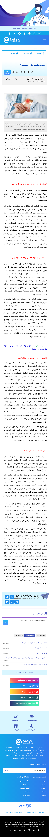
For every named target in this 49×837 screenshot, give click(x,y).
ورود (6, 622)
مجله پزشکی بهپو (40, 79)
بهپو (44, 781)
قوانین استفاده (25, 788)
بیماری (44, 792)
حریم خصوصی (25, 785)
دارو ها (13, 53)
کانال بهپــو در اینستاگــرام (26, 680)
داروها (44, 795)
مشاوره (43, 788)
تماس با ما (26, 795)
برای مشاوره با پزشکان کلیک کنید (24, 28)
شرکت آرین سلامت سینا (13, 813)
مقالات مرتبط (41, 635)
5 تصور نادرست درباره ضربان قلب (35, 664)
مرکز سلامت (26, 79)
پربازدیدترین (19, 635)
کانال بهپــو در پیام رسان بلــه (25, 703)
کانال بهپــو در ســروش (27, 697)
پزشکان (39, 53)
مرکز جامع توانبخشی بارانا (35, 813)
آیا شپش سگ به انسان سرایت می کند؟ (33, 643)
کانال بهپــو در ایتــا (28, 692)
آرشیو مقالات (30, 635)
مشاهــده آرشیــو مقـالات (24, 673)
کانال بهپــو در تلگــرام (28, 686)
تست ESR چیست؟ (40, 648)
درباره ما (27, 792)
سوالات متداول (25, 781)
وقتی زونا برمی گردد (40, 653)
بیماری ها (26, 53)
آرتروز (29, 82)
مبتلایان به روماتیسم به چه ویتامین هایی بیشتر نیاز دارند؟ (26, 658)
